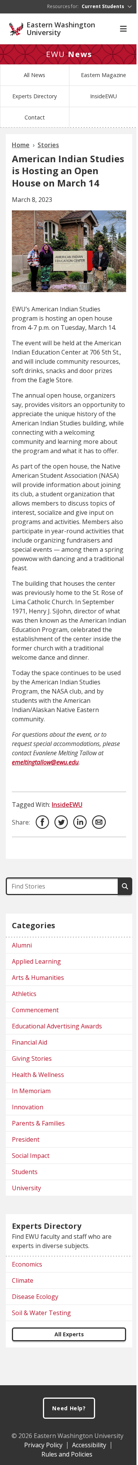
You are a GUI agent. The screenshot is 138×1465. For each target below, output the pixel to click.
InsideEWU (103, 96)
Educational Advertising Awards (57, 1026)
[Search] (125, 886)
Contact (35, 117)
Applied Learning (36, 961)
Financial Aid (29, 1042)
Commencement (35, 1010)
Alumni (22, 945)
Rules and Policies (66, 1454)
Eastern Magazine (103, 75)
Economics (27, 1264)
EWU (69, 54)
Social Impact (30, 1155)
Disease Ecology (35, 1296)
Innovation (27, 1107)
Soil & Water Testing (41, 1313)
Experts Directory (34, 96)
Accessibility (89, 1445)
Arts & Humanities (38, 977)
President (25, 1139)
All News (34, 75)
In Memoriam (31, 1091)
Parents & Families (38, 1123)
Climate (22, 1280)
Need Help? (69, 1408)
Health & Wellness (38, 1074)
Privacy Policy (43, 1445)
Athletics (24, 994)
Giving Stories (32, 1058)
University (26, 1188)
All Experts (69, 1334)
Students (25, 1172)
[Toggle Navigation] (123, 28)
